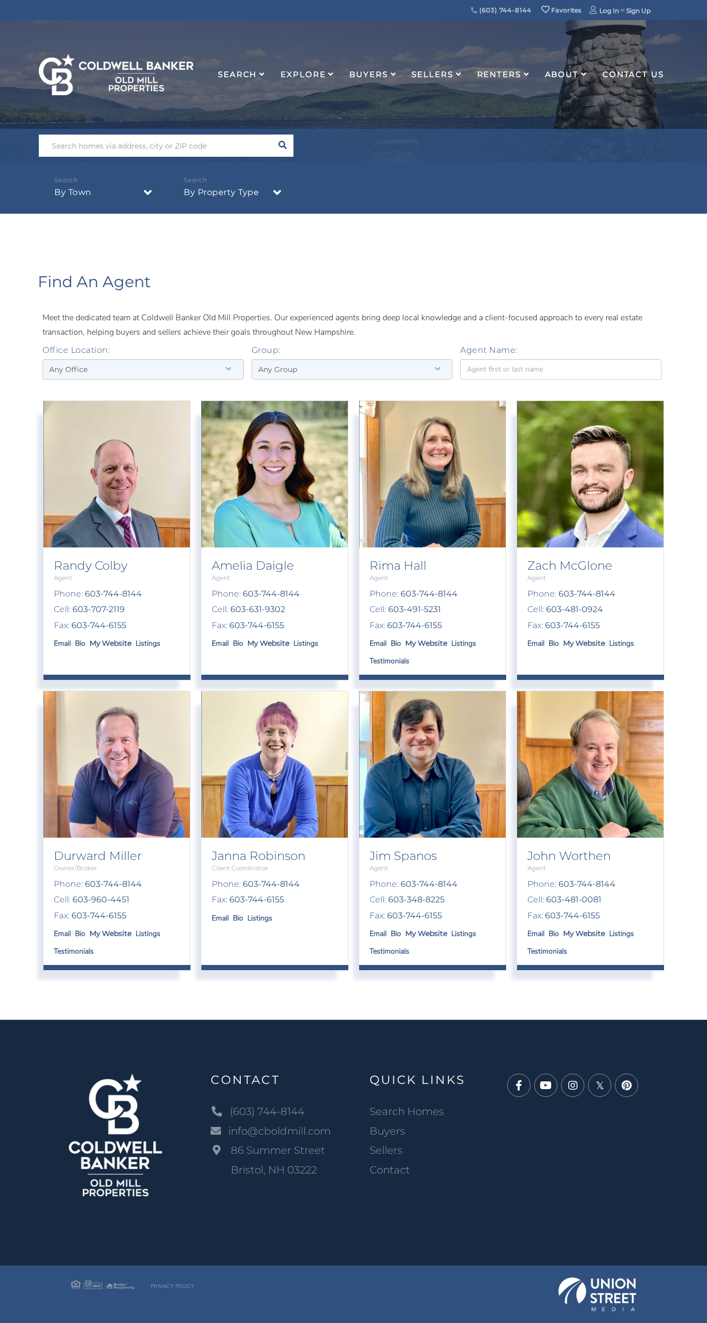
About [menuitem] (562, 74)
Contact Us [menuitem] (633, 74)
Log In (609, 10)
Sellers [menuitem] (432, 74)
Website (116, 643)
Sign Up (638, 10)
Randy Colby (90, 565)
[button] (282, 146)
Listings (148, 643)
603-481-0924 (574, 609)
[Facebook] (519, 1085)
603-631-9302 (257, 609)
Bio (80, 643)
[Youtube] (546, 1085)
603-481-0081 (573, 899)
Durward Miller (98, 856)
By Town (73, 192)
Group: (266, 350)
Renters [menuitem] (499, 74)
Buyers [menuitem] (368, 74)
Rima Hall (398, 565)
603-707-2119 (98, 609)
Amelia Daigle (253, 565)
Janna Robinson (258, 856)
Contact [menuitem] (390, 1170)
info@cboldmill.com (279, 1131)
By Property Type (221, 192)
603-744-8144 (113, 594)
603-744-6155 (98, 625)
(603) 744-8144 (504, 10)
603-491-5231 (414, 609)
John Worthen (569, 856)
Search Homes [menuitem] (407, 1111)
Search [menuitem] (237, 74)
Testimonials (389, 661)
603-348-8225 (416, 899)
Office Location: (76, 350)
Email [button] (62, 643)
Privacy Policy (173, 1286)
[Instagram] (573, 1085)
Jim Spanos (403, 856)
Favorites (566, 10)
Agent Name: (489, 350)
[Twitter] (599, 1085)
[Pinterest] (626, 1085)
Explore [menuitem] (303, 74)
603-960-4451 (100, 899)
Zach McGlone (569, 565)
